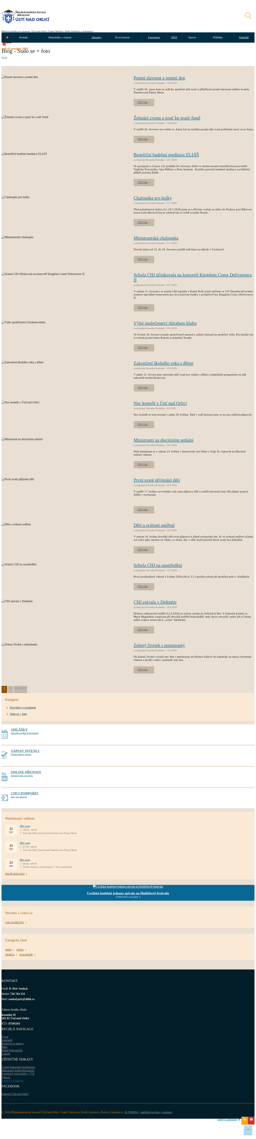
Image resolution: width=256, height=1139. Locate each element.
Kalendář (244, 37)
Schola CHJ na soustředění (158, 565)
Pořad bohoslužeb (12, 1050)
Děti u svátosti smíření (154, 525)
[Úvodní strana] (7, 37)
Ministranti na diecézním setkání (163, 440)
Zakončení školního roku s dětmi (163, 363)
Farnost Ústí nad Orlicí (14, 1094)
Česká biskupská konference (18, 1067)
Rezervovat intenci (12, 1043)
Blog (4, 1047)
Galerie (5, 1053)
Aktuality (96, 37)
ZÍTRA (20, 949)
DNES (8, 949)
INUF (174, 37)
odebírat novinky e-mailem (156, 1112)
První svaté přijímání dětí (157, 480)
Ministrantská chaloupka (156, 238)
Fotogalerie (154, 37)
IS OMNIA (131, 1112)
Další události (15, 873)
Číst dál (142, 102)
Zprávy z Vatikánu (12, 1080)
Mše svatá (25, 826)
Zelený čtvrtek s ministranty (159, 645)
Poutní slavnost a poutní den (159, 77)
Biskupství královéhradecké (17, 1070)
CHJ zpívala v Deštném (155, 602)
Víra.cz (5, 1077)
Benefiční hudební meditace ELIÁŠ (166, 154)
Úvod (4, 57)
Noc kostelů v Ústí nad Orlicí (160, 403)
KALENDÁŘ (26, 954)
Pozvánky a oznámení (23, 707)
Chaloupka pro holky (153, 197)
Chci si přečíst (14, 922)
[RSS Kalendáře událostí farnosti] (244, 1121)
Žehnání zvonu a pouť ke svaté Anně (167, 117)
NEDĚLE (10, 954)
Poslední (20, 688)
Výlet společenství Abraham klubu (165, 323)
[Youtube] (251, 1121)
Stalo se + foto (18, 714)
